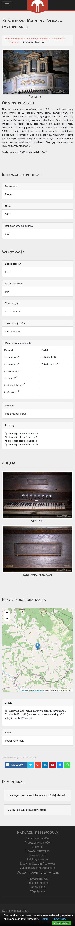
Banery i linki (37, 887)
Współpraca (37, 891)
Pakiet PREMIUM (37, 878)
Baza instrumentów (37, 838)
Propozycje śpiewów (37, 842)
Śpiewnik (37, 846)
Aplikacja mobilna (38, 882)
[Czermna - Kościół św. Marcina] (37, 646)
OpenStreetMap (37, 690)
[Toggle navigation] (7, 4)
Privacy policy (59, 919)
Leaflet (24, 690)
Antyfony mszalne (37, 859)
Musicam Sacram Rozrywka (37, 863)
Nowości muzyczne (37, 851)
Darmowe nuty (38, 855)
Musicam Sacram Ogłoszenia (37, 867)
